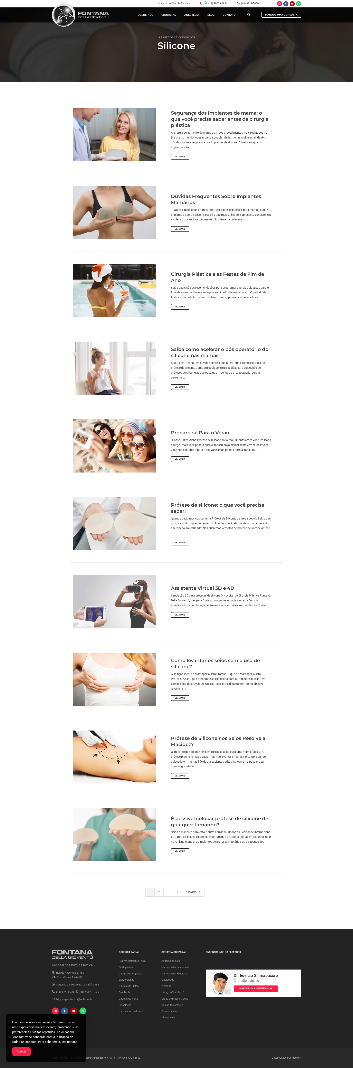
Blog (211, 14)
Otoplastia (124, 992)
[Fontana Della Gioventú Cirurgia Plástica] (80, 15)
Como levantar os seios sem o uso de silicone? (215, 663)
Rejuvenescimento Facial (132, 961)
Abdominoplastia (171, 961)
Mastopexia (167, 979)
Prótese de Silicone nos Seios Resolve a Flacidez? (218, 741)
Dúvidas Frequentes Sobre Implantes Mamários (216, 199)
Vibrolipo (166, 986)
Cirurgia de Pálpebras (131, 973)
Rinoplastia (125, 1005)
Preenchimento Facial (131, 1011)
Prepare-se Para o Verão (200, 433)
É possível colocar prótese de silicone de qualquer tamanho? (219, 822)
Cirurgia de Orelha (129, 986)
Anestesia (191, 14)
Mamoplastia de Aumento (175, 967)
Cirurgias (168, 14)
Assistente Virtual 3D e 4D (202, 588)
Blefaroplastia (126, 979)
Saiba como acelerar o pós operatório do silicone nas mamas (219, 352)
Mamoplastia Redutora (174, 973)
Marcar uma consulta (254, 988)
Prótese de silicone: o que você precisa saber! (217, 508)
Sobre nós (145, 14)
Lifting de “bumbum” (172, 992)
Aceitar (21, 1051)
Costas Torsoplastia (172, 1005)
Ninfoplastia (168, 1017)
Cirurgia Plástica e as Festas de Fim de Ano (217, 277)
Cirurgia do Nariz (128, 998)
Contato (229, 14)
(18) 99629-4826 (217, 3)
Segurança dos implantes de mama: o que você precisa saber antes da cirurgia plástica (220, 119)
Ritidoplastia (126, 967)
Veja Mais (180, 157)
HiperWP (296, 1057)
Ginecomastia (169, 1011)
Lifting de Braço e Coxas (174, 998)
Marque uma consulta (281, 14)
